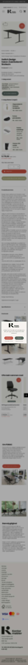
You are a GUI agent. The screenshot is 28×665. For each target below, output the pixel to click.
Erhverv (9, 338)
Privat (19, 338)
